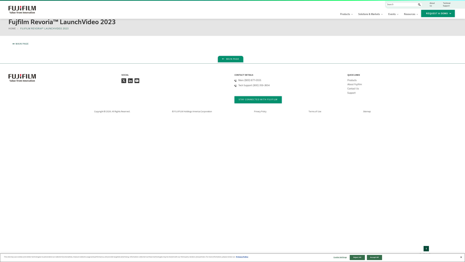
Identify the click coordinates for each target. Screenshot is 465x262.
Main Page (22, 44)
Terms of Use (315, 112)
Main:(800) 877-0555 (249, 80)
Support (351, 93)
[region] (232, 257)
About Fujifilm (354, 84)
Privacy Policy (260, 112)
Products (352, 80)
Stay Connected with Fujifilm (258, 100)
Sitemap (367, 112)
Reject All (357, 257)
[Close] (461, 257)
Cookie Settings (340, 257)
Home (12, 29)
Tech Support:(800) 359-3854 (254, 85)
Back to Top (426, 254)
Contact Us (353, 89)
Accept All (374, 257)
